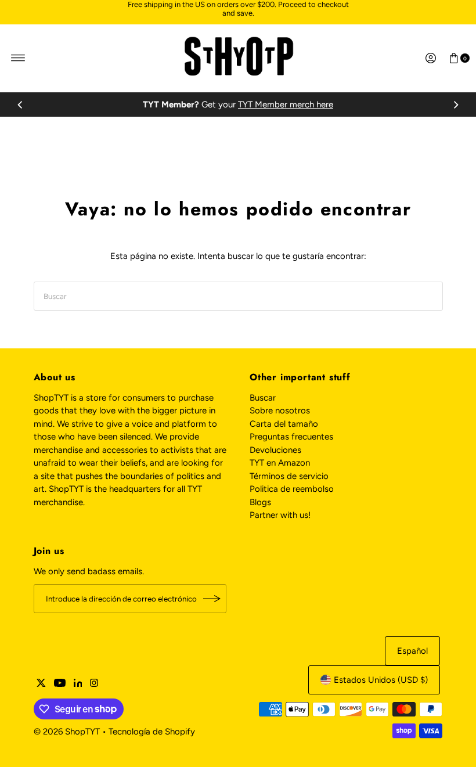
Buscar (263, 397)
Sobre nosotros (280, 410)
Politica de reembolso (292, 489)
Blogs (260, 502)
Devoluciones (275, 450)
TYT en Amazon (280, 463)
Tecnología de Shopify (152, 731)
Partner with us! (280, 515)
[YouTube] (60, 684)
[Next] (455, 104)
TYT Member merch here (285, 104)
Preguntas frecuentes (291, 436)
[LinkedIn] (78, 684)
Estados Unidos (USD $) (381, 680)
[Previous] (20, 104)
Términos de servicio (289, 476)
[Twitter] (41, 684)
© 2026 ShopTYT (67, 731)
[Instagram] (94, 684)
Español (412, 651)
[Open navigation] (18, 58)
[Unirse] (211, 598)
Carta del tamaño (284, 424)
